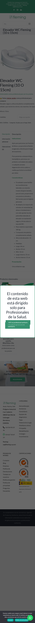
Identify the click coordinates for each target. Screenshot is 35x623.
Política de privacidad (22, 620)
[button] (30, 618)
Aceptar (10, 620)
